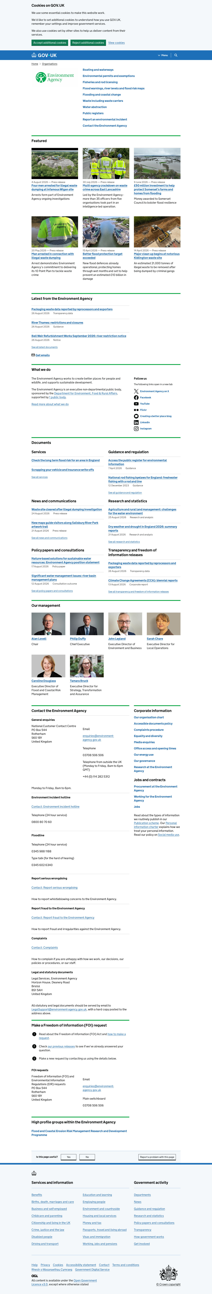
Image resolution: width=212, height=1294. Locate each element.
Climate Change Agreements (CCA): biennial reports (143, 580)
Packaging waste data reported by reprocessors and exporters (72, 309)
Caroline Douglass (44, 681)
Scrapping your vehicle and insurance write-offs (63, 470)
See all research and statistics (124, 541)
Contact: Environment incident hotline (55, 806)
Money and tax (92, 1223)
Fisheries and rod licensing (100, 82)
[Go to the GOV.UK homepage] (44, 55)
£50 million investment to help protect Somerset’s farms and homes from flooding (154, 189)
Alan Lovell (39, 638)
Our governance (144, 761)
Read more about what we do (50, 404)
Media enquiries (144, 742)
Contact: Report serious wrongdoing (54, 887)
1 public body (57, 397)
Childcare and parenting (47, 1216)
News (137, 1202)
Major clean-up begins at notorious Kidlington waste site (157, 256)
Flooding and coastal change (102, 94)
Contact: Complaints (45, 947)
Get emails (43, 355)
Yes (71, 1157)
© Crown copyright (168, 1284)
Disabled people (42, 1237)
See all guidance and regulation (125, 492)
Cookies (58, 1265)
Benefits (37, 1195)
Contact (104, 1265)
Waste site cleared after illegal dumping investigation (67, 509)
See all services (40, 477)
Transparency (142, 1230)
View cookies (116, 42)
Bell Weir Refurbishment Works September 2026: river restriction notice (79, 336)
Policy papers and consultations (154, 1223)
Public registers (93, 113)
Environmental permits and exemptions (109, 76)
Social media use (168, 834)
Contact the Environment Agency (105, 125)
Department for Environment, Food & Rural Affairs (85, 393)
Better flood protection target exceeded (102, 256)
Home (35, 63)
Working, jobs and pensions (100, 1244)
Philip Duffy (78, 638)
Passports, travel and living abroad (105, 1230)
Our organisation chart (149, 717)
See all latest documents (45, 347)
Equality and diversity (148, 736)
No (90, 1157)
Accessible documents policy (153, 723)
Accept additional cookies (49, 42)
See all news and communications (49, 537)
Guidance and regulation (149, 1209)
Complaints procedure (149, 730)
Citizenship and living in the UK (51, 1223)
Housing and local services (99, 1216)
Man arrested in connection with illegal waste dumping (53, 256)
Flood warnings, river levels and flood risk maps (113, 88)
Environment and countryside (101, 1209)
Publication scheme (146, 823)
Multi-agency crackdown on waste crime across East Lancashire (105, 187)
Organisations (49, 63)
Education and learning (97, 1195)
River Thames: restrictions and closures (57, 322)
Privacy (45, 1265)
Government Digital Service (92, 1269)
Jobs (137, 806)
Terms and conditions (125, 1265)
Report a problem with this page (157, 1157)
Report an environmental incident (105, 119)
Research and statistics (149, 1216)
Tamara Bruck (79, 681)
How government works (149, 1237)
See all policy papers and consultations (52, 590)
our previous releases (61, 1046)
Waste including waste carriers (103, 101)
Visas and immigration (96, 1237)
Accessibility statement (81, 1265)
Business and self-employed (49, 1209)
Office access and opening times (155, 748)
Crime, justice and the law (48, 1230)
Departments (142, 1195)
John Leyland (117, 638)
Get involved (142, 1244)
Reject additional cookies (88, 42)
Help (35, 1265)
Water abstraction (95, 107)
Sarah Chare (155, 638)
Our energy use (143, 754)
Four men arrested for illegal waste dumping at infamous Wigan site (54, 187)
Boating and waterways (98, 69)
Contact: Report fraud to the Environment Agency (63, 917)
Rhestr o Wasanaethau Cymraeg (52, 1269)
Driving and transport (45, 1244)
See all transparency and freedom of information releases (138, 591)
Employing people (94, 1202)
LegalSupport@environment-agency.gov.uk (59, 1009)
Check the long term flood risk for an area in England (66, 460)
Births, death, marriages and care (53, 1202)
